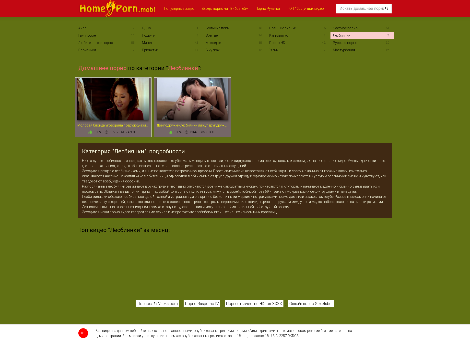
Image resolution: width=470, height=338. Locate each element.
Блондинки (87, 50)
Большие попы (218, 28)
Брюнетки (150, 50)
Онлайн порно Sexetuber (311, 303)
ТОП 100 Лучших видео (305, 9)
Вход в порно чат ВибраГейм (225, 9)
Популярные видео (179, 9)
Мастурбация (344, 50)
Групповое (87, 35)
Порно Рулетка (268, 9)
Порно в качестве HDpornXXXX (254, 303)
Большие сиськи (282, 28)
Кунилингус (278, 35)
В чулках (213, 50)
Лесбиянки (341, 35)
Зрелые (212, 35)
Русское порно (345, 43)
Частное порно (345, 28)
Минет (147, 43)
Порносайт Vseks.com (158, 303)
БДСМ (147, 28)
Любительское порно (95, 43)
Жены (274, 50)
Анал (82, 28)
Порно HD (277, 43)
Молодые (213, 43)
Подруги (148, 35)
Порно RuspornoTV (202, 303)
